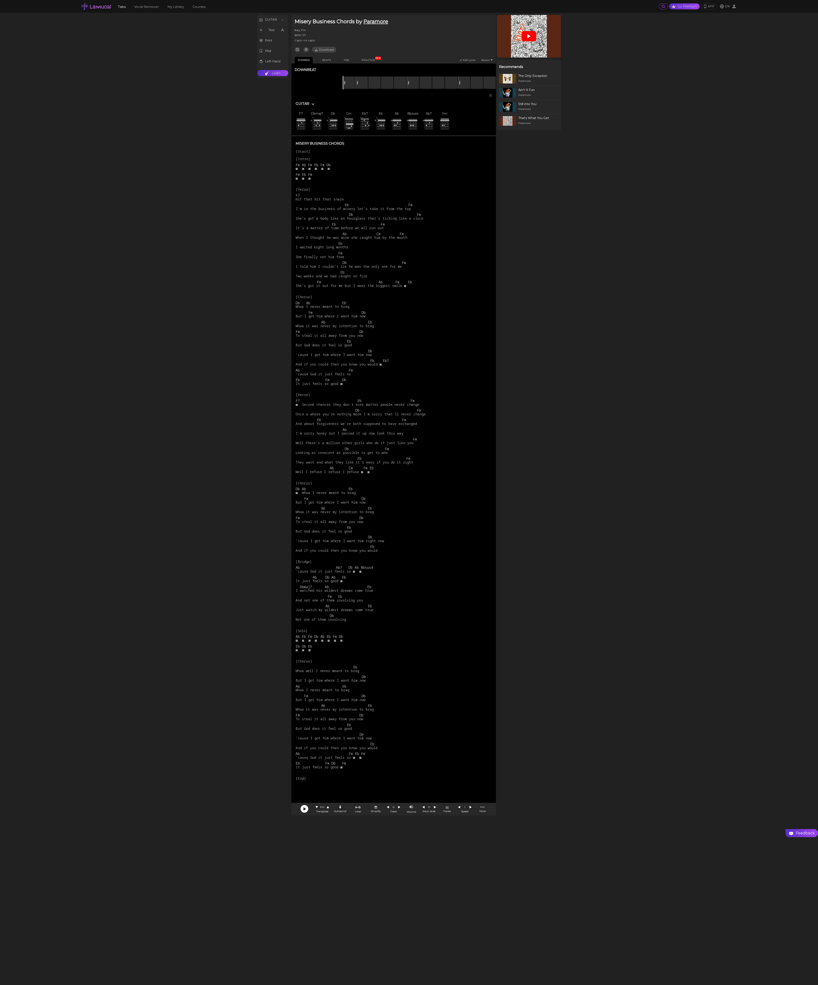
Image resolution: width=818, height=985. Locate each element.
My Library (175, 7)
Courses (199, 7)
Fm (322, 807)
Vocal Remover (146, 7)
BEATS (326, 60)
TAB (346, 60)
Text (271, 30)
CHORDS (304, 60)
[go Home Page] (96, 6)
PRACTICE (370, 59)
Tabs (122, 7)
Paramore (375, 21)
